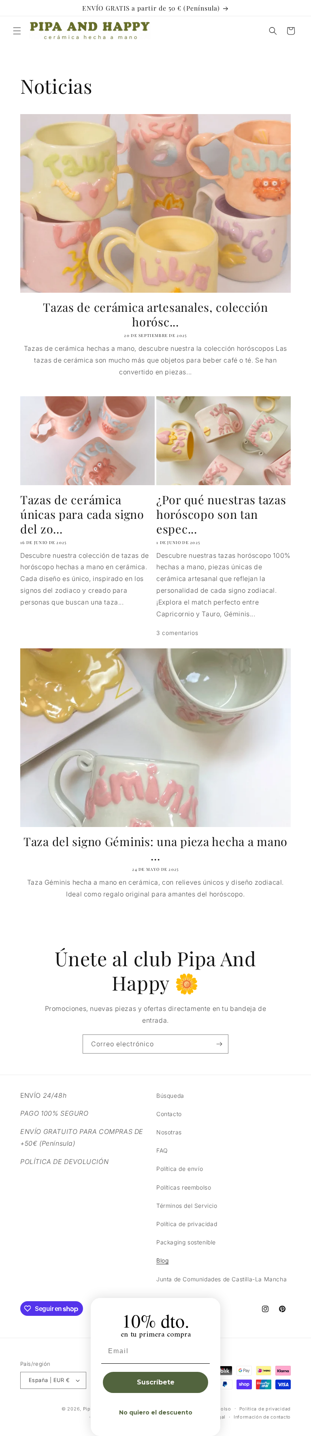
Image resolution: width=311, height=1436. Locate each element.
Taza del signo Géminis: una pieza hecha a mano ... (155, 848)
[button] (17, 31)
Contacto (169, 1113)
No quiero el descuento (155, 1412)
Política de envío (179, 1168)
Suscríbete (156, 1382)
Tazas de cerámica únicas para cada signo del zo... (82, 514)
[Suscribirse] (219, 1044)
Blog (162, 1260)
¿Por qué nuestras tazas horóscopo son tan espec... (221, 514)
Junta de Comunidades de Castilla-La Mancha (221, 1279)
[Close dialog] (211, 1307)
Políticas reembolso (183, 1187)
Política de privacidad (186, 1223)
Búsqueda (170, 1095)
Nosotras (169, 1132)
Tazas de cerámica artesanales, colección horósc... (155, 314)
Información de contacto (262, 1417)
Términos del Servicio (186, 1205)
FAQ (162, 1150)
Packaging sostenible (186, 1242)
